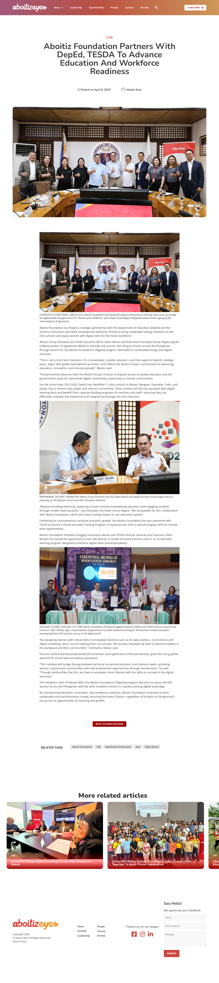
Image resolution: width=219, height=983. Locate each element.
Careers (129, 7)
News (57, 7)
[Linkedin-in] (151, 934)
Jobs (138, 746)
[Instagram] (142, 934)
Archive (144, 7)
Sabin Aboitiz (151, 746)
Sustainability (96, 7)
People (114, 7)
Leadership (76, 7)
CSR (98, 746)
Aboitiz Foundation (82, 746)
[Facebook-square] (134, 934)
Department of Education (118, 746)
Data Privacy (20, 941)
